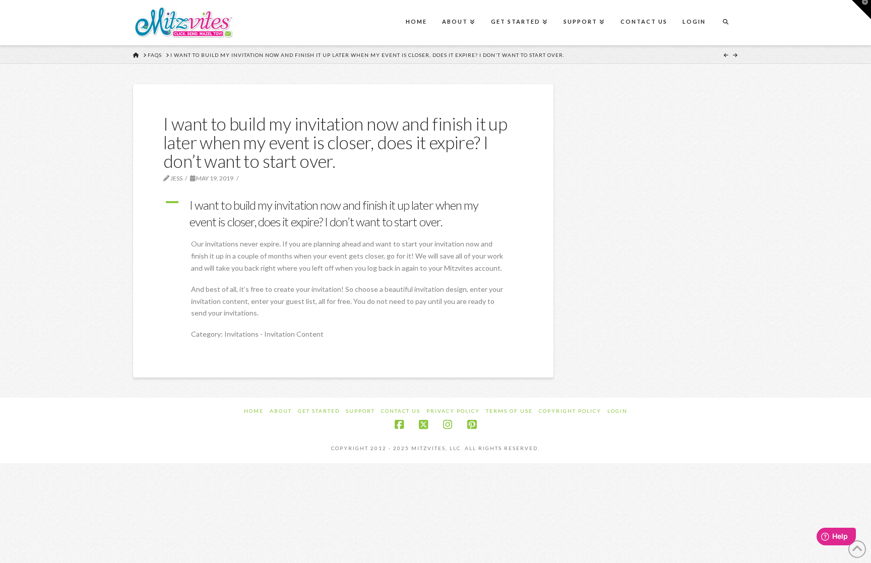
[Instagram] (447, 424)
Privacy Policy (453, 411)
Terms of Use (509, 411)
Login (617, 411)
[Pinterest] (471, 424)
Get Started (319, 411)
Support (360, 411)
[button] (343, 213)
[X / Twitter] (423, 424)
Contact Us (400, 411)
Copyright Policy (570, 411)
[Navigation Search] (725, 22)
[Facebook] (399, 424)
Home (254, 411)
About (281, 411)
